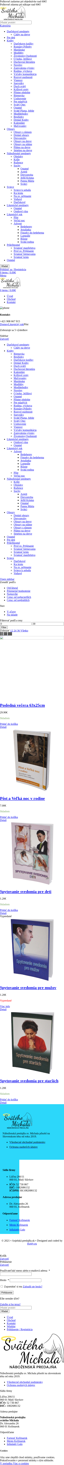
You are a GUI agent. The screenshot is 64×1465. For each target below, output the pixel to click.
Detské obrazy (21, 135)
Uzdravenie (20, 98)
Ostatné (18, 107)
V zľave (11, 611)
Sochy (17, 165)
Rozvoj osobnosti (23, 77)
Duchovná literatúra (24, 61)
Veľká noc (19, 220)
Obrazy (11, 129)
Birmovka (19, 95)
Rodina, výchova (23, 71)
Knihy (10, 40)
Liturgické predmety (18, 205)
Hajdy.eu (32, 1243)
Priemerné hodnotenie (18, 591)
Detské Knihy (21, 119)
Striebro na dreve (23, 150)
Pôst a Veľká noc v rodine (22, 798)
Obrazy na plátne (23, 144)
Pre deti (11, 37)
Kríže (17, 159)
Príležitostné (13, 244)
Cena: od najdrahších (18, 600)
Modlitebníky (21, 113)
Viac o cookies (21, 1463)
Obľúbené (12, 587)
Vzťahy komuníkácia (25, 74)
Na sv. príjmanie (22, 196)
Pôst (16, 217)
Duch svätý (20, 86)
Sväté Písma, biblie (24, 110)
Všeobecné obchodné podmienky (25, 1382)
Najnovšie (12, 594)
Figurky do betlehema (32, 232)
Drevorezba (26, 174)
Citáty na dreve (22, 34)
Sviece (10, 186)
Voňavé (18, 199)
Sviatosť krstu (21, 257)
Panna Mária (27, 180)
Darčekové (19, 202)
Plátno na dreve (22, 147)
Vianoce (18, 80)
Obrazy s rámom (23, 132)
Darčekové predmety (18, 31)
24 (15, 630)
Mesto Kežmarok (16, 1441)
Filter (3, 627)
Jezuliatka (25, 229)
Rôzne (23, 238)
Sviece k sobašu (22, 190)
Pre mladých (20, 101)
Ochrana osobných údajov (21, 1385)
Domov (4, 324)
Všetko (24, 630)
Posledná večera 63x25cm (22, 705)
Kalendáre (19, 122)
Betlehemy (26, 226)
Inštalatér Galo (15, 1444)
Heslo (4, 1280)
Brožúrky (19, 116)
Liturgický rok (14, 214)
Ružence (18, 162)
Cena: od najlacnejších (19, 597)
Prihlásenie (6, 1292)
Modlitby (19, 52)
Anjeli (23, 171)
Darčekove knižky (23, 43)
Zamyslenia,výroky (24, 68)
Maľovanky (20, 126)
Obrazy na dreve (23, 141)
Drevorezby (20, 138)
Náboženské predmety (19, 153)
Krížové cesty (21, 89)
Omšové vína (21, 211)
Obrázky (18, 156)
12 (12, 630)
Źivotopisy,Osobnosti (25, 55)
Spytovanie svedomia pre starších (29, 1081)
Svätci (23, 183)
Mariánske (19, 49)
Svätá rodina (27, 241)
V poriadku (6, 1463)
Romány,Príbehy (23, 46)
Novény (18, 65)
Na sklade (12, 614)
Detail (3, 727)
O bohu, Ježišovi (23, 58)
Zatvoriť (4, 338)
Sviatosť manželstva (24, 247)
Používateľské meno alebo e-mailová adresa (25, 1270)
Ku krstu (18, 193)
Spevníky (19, 83)
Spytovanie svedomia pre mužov (28, 987)
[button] (9, 724)
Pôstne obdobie (22, 92)
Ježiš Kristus (27, 177)
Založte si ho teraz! (10, 1304)
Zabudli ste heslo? (32, 1286)
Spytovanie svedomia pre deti (25, 891)
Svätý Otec (20, 104)
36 (18, 630)
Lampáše (25, 235)
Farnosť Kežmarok (17, 1438)
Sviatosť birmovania (24, 254)
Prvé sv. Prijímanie (24, 251)
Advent (18, 223)
